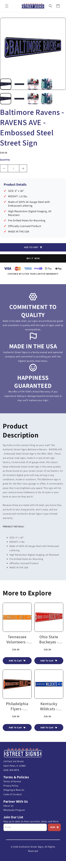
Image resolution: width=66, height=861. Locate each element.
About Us (8, 805)
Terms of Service (12, 781)
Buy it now (33, 258)
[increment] (23, 168)
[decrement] (4, 168)
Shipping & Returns (13, 789)
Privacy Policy (10, 785)
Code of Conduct (12, 794)
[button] (6, 6)
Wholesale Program (14, 809)
